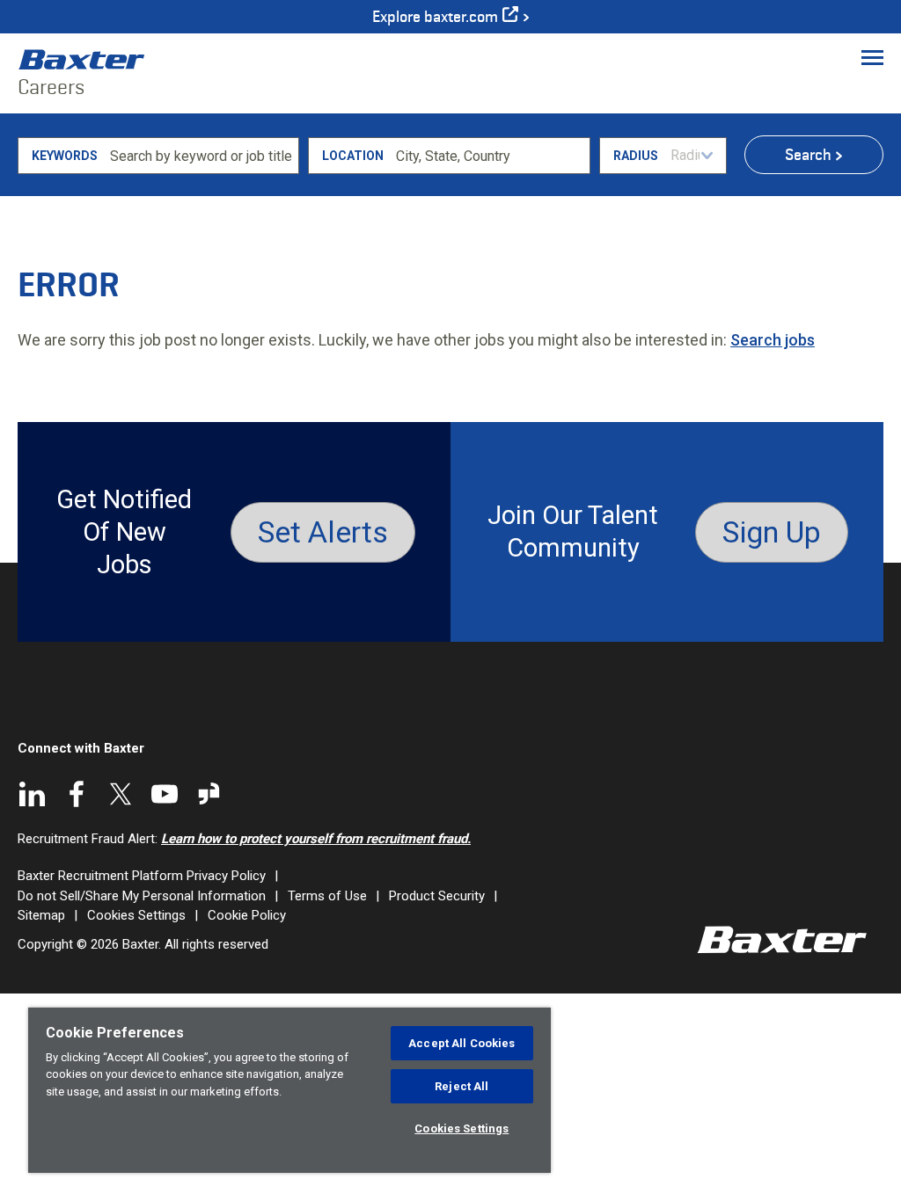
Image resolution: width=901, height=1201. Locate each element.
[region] (289, 1090)
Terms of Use (327, 896)
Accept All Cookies (461, 1043)
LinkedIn (33, 794)
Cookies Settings (136, 915)
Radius (635, 155)
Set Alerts (323, 532)
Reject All (461, 1086)
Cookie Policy (247, 915)
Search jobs (772, 340)
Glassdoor (209, 794)
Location (353, 155)
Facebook (77, 794)
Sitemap (41, 915)
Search (808, 154)
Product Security (437, 896)
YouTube (165, 794)
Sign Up (771, 532)
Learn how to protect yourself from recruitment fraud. (316, 839)
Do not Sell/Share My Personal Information (142, 896)
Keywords (65, 155)
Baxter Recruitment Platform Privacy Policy (142, 876)
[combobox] (489, 155)
